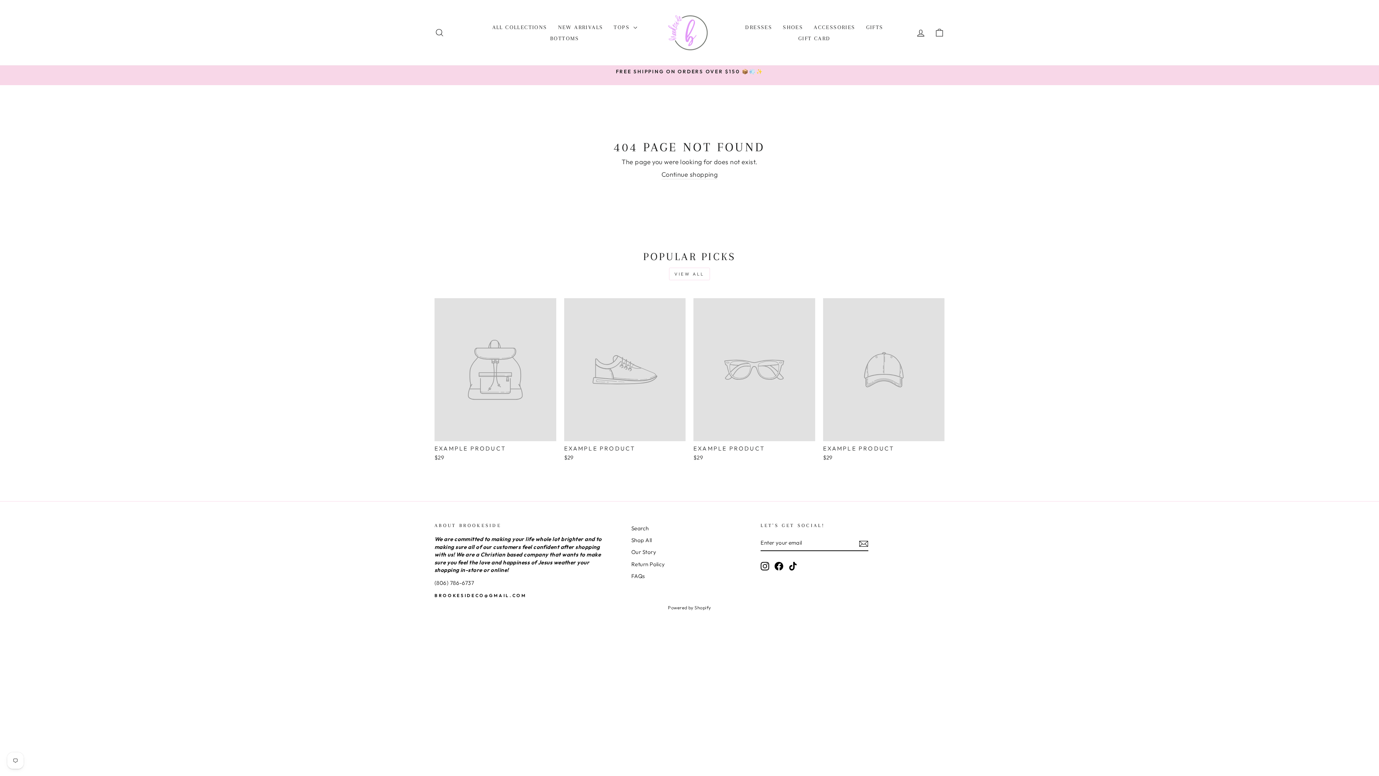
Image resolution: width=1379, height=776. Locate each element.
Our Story (643, 552)
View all (689, 274)
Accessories (834, 27)
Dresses (758, 27)
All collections (519, 27)
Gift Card (814, 38)
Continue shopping (689, 174)
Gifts (874, 27)
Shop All (641, 540)
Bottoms (564, 38)
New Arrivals (580, 27)
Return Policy (648, 564)
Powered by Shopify (689, 607)
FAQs (638, 576)
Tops (623, 27)
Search (640, 528)
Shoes (793, 27)
